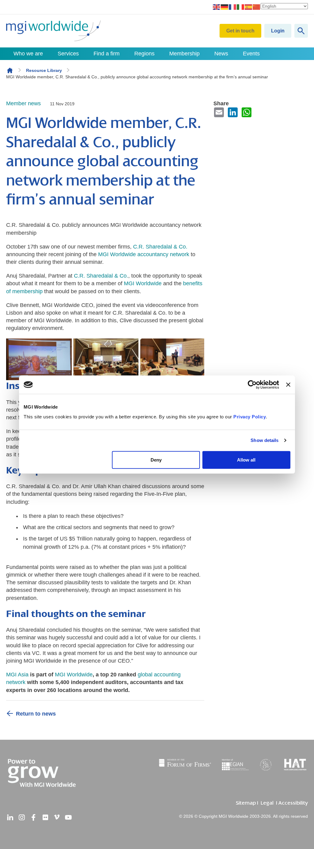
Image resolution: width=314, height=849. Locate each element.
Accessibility (293, 803)
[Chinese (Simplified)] (257, 7)
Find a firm (107, 53)
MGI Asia (17, 674)
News (221, 53)
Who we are (28, 53)
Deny (156, 459)
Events (251, 53)
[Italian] (241, 7)
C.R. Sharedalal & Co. (101, 276)
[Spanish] (249, 7)
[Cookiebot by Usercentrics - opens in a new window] (252, 384)
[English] (217, 7)
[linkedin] (10, 817)
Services (68, 53)
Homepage (9, 70)
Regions (144, 53)
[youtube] (68, 817)
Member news (23, 103)
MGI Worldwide (143, 283)
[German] (225, 7)
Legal (267, 803)
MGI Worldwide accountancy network (143, 254)
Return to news (36, 714)
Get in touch (240, 30)
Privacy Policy (249, 416)
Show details (264, 440)
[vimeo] (57, 817)
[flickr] (45, 817)
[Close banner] (288, 385)
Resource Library (44, 70)
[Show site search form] (301, 31)
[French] (233, 7)
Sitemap (246, 803)
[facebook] (33, 817)
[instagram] (22, 817)
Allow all (246, 459)
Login (278, 30)
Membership (184, 53)
